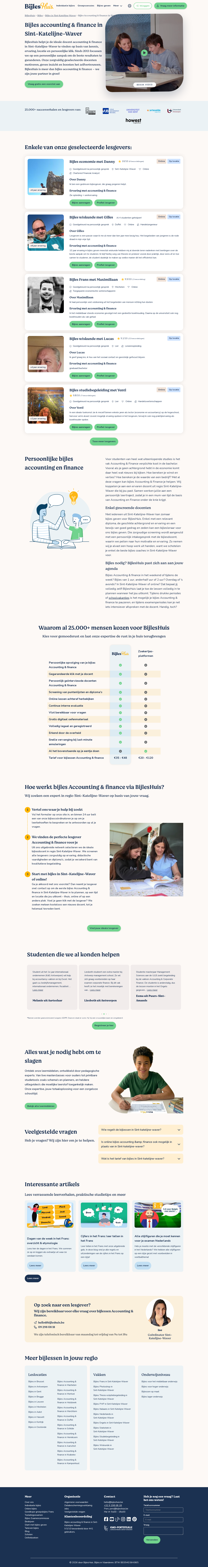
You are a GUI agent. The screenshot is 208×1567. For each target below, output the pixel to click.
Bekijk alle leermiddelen (40, 1106)
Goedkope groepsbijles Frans (39, 1511)
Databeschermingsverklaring (78, 1505)
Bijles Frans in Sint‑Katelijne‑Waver (110, 1381)
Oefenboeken (31, 1537)
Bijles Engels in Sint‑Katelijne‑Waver (111, 1422)
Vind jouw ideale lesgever (104, 928)
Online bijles (31, 1508)
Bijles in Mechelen (37, 1406)
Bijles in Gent (34, 1391)
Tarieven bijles (32, 1528)
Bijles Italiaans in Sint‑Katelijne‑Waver (112, 1409)
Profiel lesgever (106, 202)
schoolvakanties (119, 598)
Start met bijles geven (36, 1524)
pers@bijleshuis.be (119, 1508)
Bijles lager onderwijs (152, 1396)
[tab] (140, 1130)
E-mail (147, 1515)
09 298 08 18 (46, 1327)
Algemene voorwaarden (76, 1502)
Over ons (29, 1502)
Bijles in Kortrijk (36, 1422)
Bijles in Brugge (36, 1396)
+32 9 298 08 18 (113, 1505)
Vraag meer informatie (172, 5)
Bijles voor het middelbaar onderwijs (159, 1381)
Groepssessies (86, 5)
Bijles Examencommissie (37, 1518)
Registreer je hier (104, 1025)
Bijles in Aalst (35, 1412)
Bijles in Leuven (36, 1401)
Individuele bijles (65, 5)
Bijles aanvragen (81, 202)
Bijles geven (104, 5)
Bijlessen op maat (150, 1391)
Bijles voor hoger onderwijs (154, 1386)
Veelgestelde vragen (74, 1511)
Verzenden (152, 1539)
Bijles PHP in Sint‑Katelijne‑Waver (110, 1403)
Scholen (29, 1534)
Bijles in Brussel (36, 1381)
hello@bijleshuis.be (51, 1323)
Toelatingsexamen (34, 1515)
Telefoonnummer (152, 1505)
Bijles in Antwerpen (38, 1386)
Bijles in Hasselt (36, 1417)
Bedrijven (29, 1521)
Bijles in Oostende (37, 1427)
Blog (27, 1531)
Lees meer (33, 1278)
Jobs (66, 1508)
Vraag (146, 1525)
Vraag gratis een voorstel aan (44, 84)
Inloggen (144, 5)
